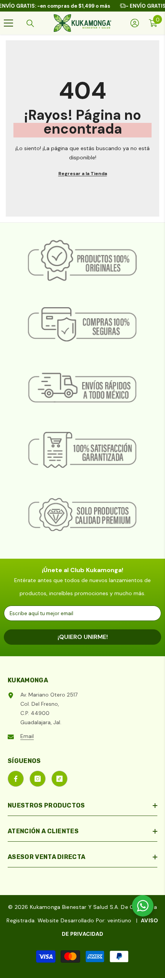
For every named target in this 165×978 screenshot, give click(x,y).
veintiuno (119, 920)
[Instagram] (38, 779)
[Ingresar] (134, 23)
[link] (82, 261)
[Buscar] (30, 23)
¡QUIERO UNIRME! (83, 637)
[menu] (8, 23)
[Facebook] (16, 779)
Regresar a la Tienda (82, 173)
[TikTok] (59, 779)
